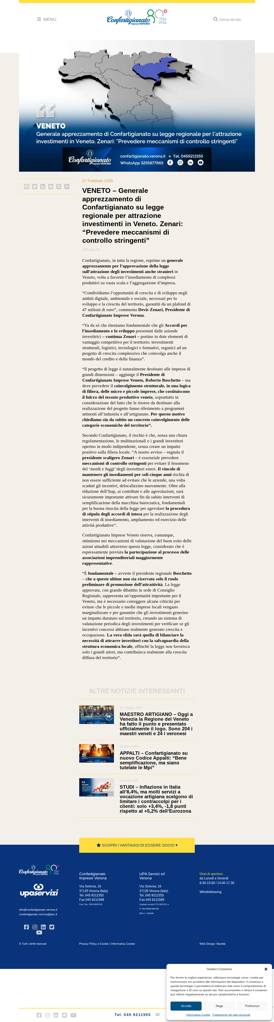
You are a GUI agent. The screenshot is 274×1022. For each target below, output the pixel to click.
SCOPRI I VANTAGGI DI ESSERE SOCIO (138, 845)
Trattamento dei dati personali (231, 1014)
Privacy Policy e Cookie (94, 943)
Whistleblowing (210, 892)
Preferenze (252, 1006)
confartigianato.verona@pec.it (38, 914)
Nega (219, 1006)
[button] (266, 969)
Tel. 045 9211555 (133, 1015)
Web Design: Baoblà (212, 943)
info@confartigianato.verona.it (38, 909)
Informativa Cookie (198, 1014)
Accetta (186, 1006)
